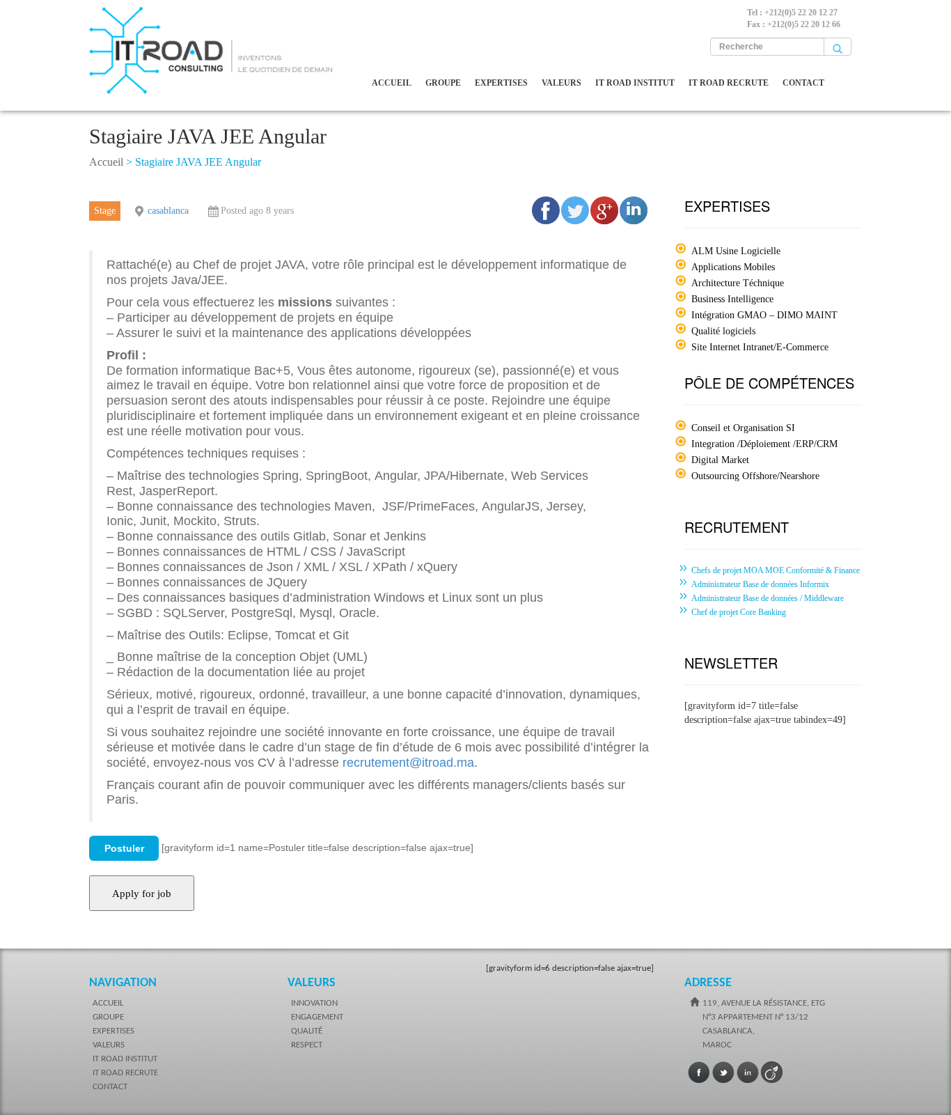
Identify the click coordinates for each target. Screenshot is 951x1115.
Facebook (699, 1072)
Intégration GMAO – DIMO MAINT (764, 315)
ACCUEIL (391, 83)
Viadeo (772, 1072)
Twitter (723, 1072)
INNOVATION (314, 1003)
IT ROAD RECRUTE (729, 83)
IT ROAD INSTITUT (635, 83)
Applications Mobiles (733, 267)
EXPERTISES (501, 83)
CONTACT (803, 83)
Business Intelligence (732, 299)
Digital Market (720, 460)
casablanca (168, 210)
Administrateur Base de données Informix (760, 584)
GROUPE (443, 83)
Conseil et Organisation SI (743, 428)
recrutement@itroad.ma (408, 763)
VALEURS (561, 83)
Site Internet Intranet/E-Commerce (759, 347)
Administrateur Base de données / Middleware (767, 598)
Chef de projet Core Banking (738, 612)
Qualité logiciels (723, 331)
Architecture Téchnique (737, 283)
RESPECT (306, 1045)
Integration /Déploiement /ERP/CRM (764, 444)
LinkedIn (748, 1072)
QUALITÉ (306, 1031)
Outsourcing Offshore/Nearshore (755, 476)
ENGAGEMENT (317, 1017)
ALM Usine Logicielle (735, 251)
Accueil (106, 162)
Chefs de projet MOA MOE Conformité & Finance (775, 570)
